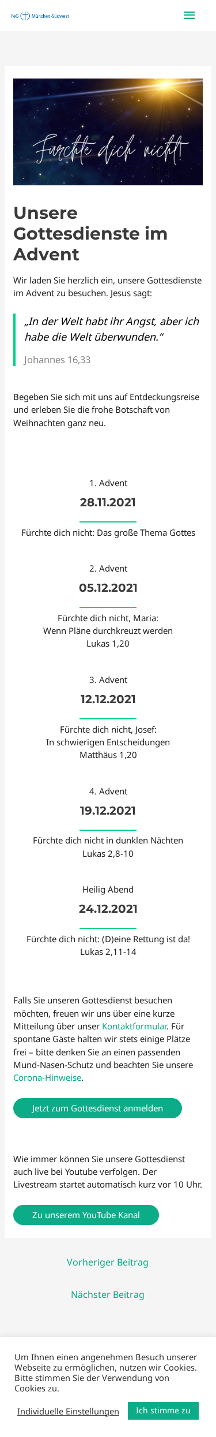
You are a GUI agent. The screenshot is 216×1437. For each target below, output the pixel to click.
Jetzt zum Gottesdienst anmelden (97, 1108)
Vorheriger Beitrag (108, 1262)
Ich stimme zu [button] (163, 1410)
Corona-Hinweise (47, 1077)
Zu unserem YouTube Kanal (86, 1214)
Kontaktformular (134, 1026)
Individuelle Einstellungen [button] (68, 1411)
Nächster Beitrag (108, 1294)
